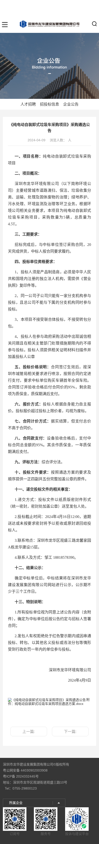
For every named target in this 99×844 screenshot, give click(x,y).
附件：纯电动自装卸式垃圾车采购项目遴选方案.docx (49, 702)
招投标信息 (49, 104)
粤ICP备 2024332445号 (21, 776)
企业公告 (71, 104)
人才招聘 (28, 104)
